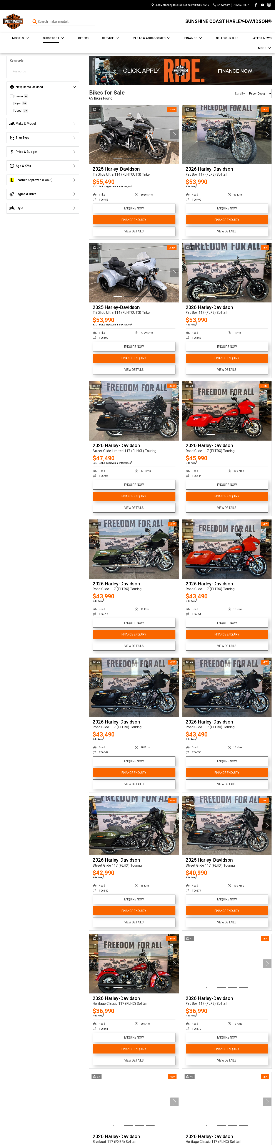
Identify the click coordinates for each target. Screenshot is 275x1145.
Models (18, 38)
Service (108, 38)
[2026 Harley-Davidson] (227, 134)
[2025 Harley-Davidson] (134, 134)
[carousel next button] (174, 134)
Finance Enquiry (134, 220)
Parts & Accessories (149, 38)
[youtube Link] (262, 5)
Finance (190, 38)
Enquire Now (134, 208)
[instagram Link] (269, 5)
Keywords (16, 60)
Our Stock (51, 38)
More (262, 48)
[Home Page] (13, 21)
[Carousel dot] (117, 158)
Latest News (262, 38)
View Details (134, 231)
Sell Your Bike (227, 38)
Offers (83, 38)
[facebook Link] (256, 5)
